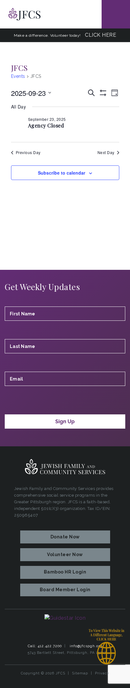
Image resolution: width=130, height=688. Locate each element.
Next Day (106, 152)
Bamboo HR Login (65, 571)
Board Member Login (65, 589)
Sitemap (80, 673)
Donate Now (65, 536)
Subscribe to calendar (61, 173)
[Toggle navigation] (116, 14)
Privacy (102, 673)
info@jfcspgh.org (86, 646)
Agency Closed (46, 125)
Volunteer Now (65, 554)
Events (18, 76)
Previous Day (28, 152)
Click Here (100, 35)
